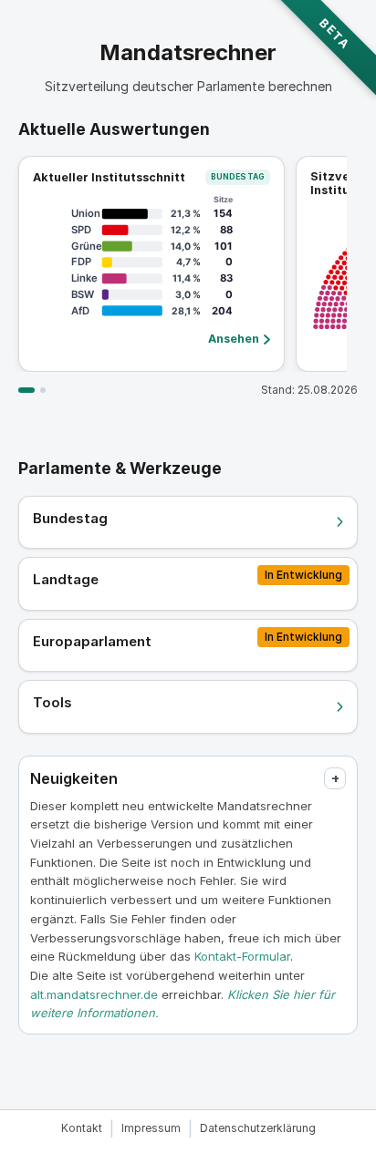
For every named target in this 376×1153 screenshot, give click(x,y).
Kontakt (81, 1128)
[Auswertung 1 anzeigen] (26, 390)
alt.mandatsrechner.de (94, 994)
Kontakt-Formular (242, 956)
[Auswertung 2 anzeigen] (43, 390)
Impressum (151, 1128)
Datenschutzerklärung (258, 1128)
